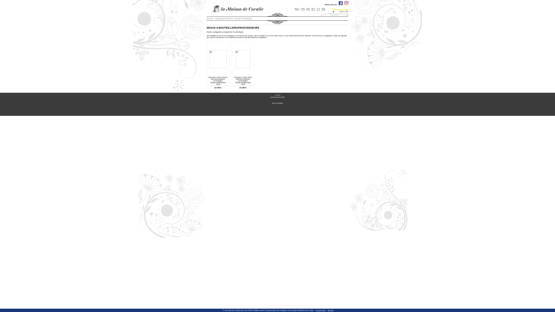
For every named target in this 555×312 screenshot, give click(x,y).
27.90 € (217, 88)
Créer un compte (340, 9)
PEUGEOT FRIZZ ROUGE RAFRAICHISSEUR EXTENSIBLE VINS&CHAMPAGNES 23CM (218, 81)
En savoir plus (321, 310)
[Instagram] (346, 3)
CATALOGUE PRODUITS (224, 18)
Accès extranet (277, 103)
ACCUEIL (210, 18)
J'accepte (331, 310)
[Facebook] (341, 3)
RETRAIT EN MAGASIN (243, 18)
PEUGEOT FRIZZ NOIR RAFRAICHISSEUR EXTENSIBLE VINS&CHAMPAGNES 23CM (243, 81)
